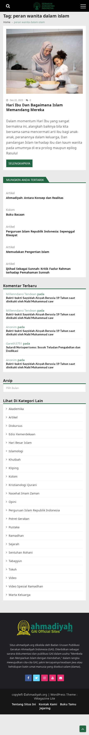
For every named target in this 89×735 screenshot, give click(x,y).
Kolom (10, 210)
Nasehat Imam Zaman (24, 493)
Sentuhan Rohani (21, 552)
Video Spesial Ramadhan (26, 586)
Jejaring (45, 708)
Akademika (16, 409)
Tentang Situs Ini (24, 704)
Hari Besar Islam (20, 443)
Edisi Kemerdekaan (22, 434)
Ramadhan (16, 536)
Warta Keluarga (19, 595)
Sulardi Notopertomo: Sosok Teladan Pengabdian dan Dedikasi (43, 348)
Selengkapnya (19, 163)
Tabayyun (15, 561)
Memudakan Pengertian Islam (27, 252)
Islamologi (16, 451)
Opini (12, 502)
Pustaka (14, 527)
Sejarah (14, 544)
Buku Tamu (68, 704)
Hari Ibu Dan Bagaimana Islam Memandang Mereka (34, 107)
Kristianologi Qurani (23, 485)
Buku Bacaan (15, 214)
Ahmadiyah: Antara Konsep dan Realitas (34, 198)
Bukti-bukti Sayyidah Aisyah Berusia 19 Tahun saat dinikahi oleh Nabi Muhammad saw (40, 299)
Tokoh (13, 569)
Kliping (14, 468)
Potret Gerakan (19, 519)
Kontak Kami (48, 704)
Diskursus (15, 426)
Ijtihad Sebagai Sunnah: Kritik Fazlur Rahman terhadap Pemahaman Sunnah (38, 270)
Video (12, 578)
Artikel (10, 193)
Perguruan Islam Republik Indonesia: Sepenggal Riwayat (40, 233)
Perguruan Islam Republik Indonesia (34, 510)
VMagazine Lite (44, 698)
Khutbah (15, 459)
